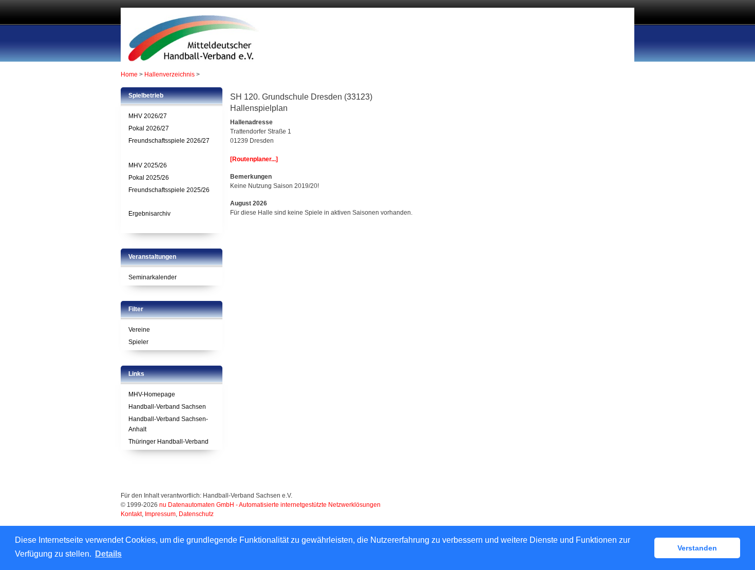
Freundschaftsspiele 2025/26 (169, 190)
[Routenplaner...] (254, 159)
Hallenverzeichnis (169, 74)
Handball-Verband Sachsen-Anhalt (168, 424)
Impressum (160, 514)
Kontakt (131, 514)
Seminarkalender (152, 277)
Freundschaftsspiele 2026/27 (169, 140)
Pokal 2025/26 (148, 177)
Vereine (139, 329)
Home (129, 74)
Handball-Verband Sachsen (167, 406)
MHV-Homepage (151, 394)
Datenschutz (196, 514)
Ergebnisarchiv (149, 213)
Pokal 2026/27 (148, 128)
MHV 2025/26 (147, 165)
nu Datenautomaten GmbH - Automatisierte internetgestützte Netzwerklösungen (270, 504)
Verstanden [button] (697, 548)
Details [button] (108, 553)
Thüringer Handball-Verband (168, 441)
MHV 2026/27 (147, 116)
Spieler (138, 342)
